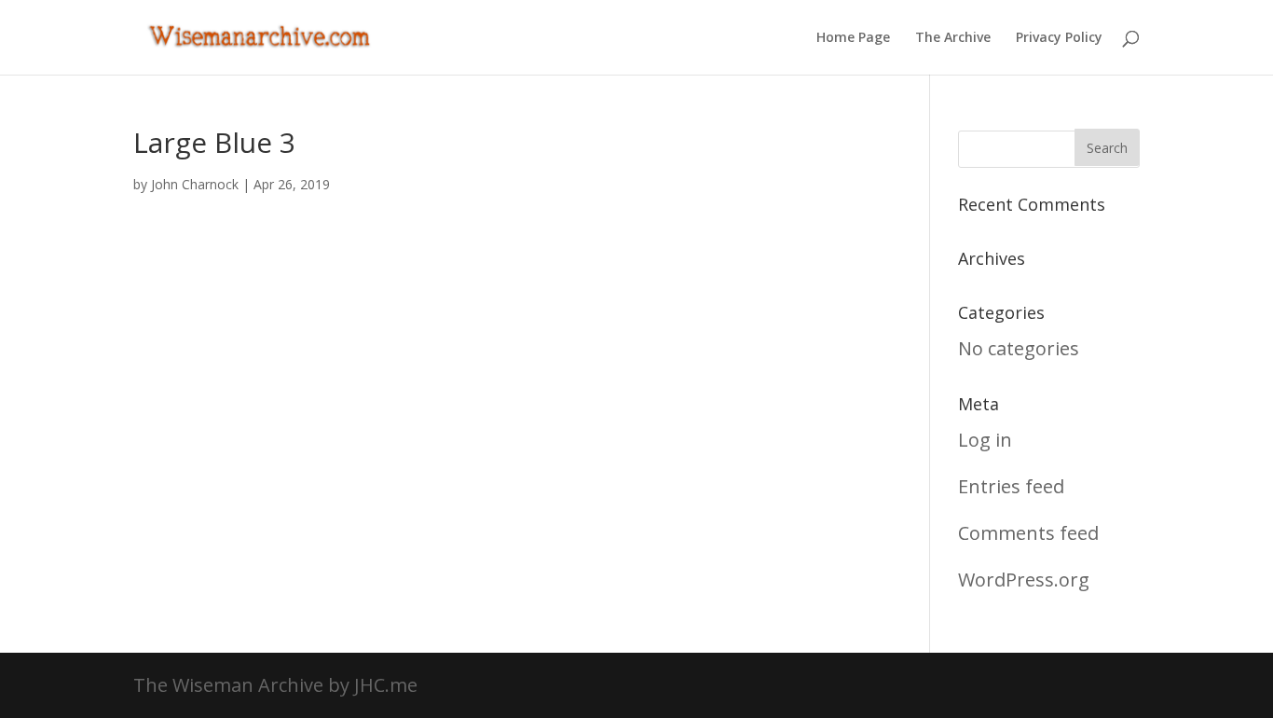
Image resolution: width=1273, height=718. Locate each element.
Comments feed (1028, 532)
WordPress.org (1023, 579)
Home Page (853, 38)
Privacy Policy (1059, 38)
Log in (985, 439)
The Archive (953, 38)
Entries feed (1011, 486)
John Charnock (195, 184)
